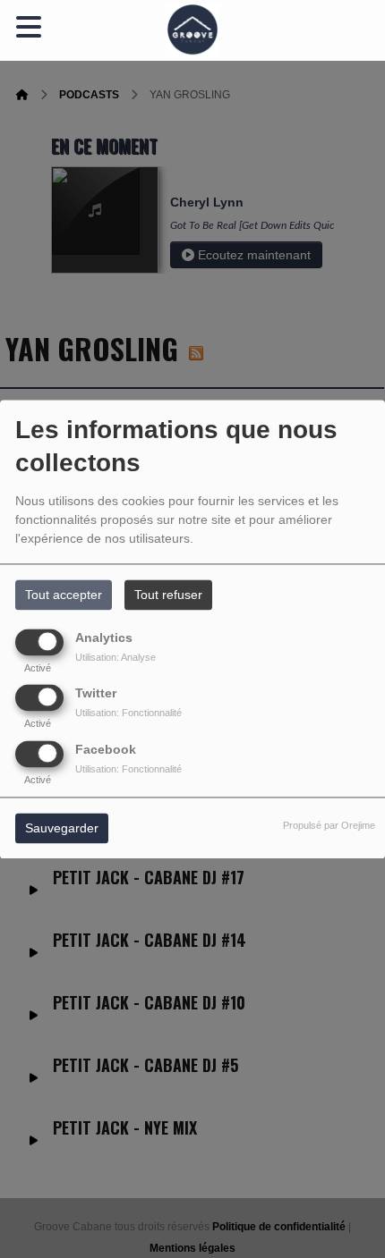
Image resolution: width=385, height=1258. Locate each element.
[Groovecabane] (192, 31)
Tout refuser (168, 594)
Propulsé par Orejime (329, 825)
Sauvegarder (61, 828)
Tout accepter (63, 594)
